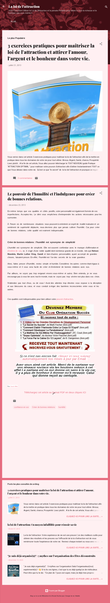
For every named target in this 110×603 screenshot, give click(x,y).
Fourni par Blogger (56, 590)
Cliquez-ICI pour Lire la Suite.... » (84, 516)
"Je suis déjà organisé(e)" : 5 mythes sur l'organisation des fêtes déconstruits (51, 556)
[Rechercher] (106, 7)
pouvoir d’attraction (64, 299)
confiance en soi (21, 407)
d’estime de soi (14, 251)
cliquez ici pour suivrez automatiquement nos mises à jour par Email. (56, 357)
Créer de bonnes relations (43, 407)
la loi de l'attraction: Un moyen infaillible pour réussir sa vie (42, 524)
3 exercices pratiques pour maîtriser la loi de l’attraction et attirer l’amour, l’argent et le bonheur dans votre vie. (51, 52)
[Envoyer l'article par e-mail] (36, 179)
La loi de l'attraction (24, 6)
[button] (100, 44)
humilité (61, 407)
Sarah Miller (14, 386)
